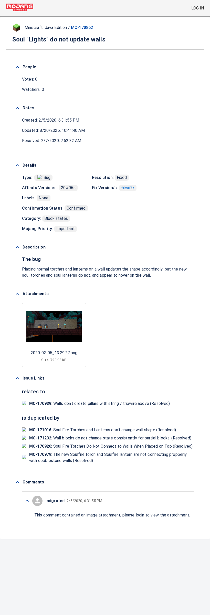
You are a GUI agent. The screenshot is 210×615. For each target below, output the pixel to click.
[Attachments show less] (17, 294)
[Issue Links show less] (17, 378)
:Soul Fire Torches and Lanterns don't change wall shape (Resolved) (102, 429)
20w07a (127, 188)
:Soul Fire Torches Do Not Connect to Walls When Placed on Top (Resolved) (111, 446)
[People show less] (17, 67)
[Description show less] (17, 247)
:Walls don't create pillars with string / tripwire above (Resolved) (99, 403)
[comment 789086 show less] (27, 501)
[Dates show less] (17, 108)
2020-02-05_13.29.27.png (54, 352)
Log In (197, 8)
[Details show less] (17, 165)
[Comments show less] (17, 482)
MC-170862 (82, 27)
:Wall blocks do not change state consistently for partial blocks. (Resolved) (110, 438)
